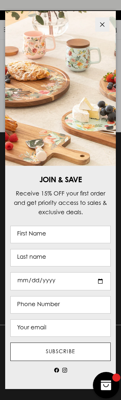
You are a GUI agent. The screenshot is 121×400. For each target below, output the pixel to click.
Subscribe (61, 352)
